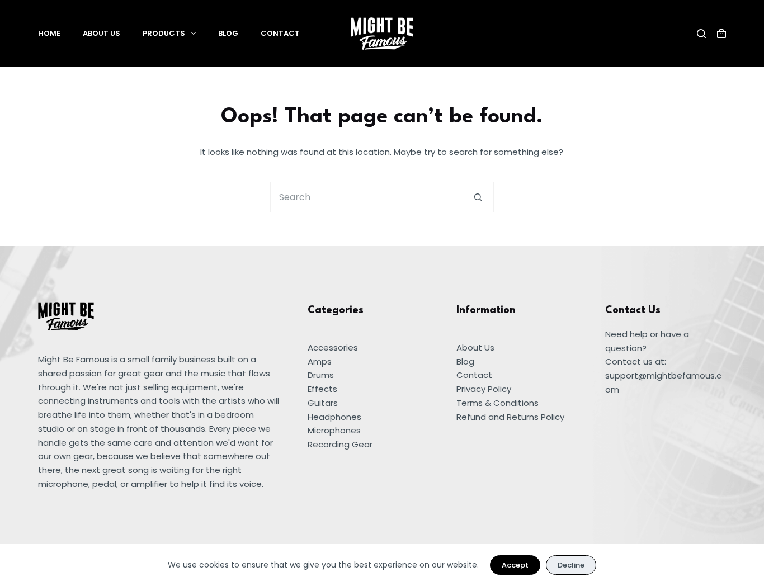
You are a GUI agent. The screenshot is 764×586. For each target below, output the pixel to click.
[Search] (701, 33)
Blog (228, 33)
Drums (321, 375)
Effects (322, 389)
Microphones (334, 430)
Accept (515, 565)
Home (49, 33)
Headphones (334, 417)
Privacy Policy (483, 389)
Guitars (323, 403)
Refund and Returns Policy (510, 417)
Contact (280, 33)
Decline (571, 565)
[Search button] (478, 197)
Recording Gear (340, 444)
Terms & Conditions (497, 403)
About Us (101, 33)
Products (164, 33)
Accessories (333, 347)
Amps (320, 361)
